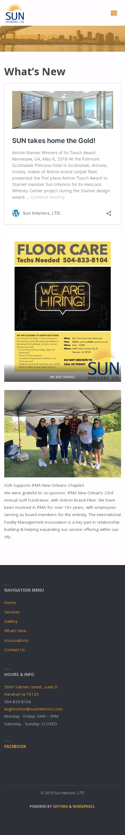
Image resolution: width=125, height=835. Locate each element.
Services (12, 612)
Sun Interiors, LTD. (33, 36)
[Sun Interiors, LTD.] (14, 12)
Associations (16, 640)
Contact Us (14, 649)
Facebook (15, 746)
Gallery (11, 621)
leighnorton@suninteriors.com (33, 709)
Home (10, 602)
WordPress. (84, 806)
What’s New (15, 630)
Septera (60, 806)
